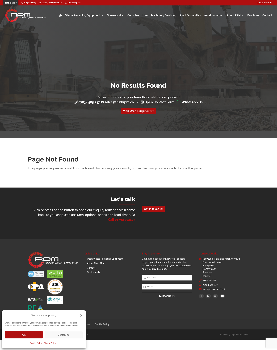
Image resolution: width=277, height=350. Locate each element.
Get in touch (151, 208)
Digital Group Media (240, 334)
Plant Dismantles (190, 15)
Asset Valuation (213, 15)
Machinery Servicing (163, 15)
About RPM (234, 15)
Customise (64, 334)
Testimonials (93, 272)
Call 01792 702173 (121, 220)
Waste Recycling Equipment (82, 15)
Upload (87, 324)
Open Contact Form (159, 102)
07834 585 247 (89, 102)
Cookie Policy (36, 343)
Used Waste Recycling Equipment (105, 259)
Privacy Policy (50, 343)
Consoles (133, 15)
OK (24, 334)
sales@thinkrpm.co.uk (122, 102)
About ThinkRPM (264, 3)
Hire (145, 15)
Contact (267, 15)
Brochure (253, 15)
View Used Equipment (137, 111)
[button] (81, 315)
